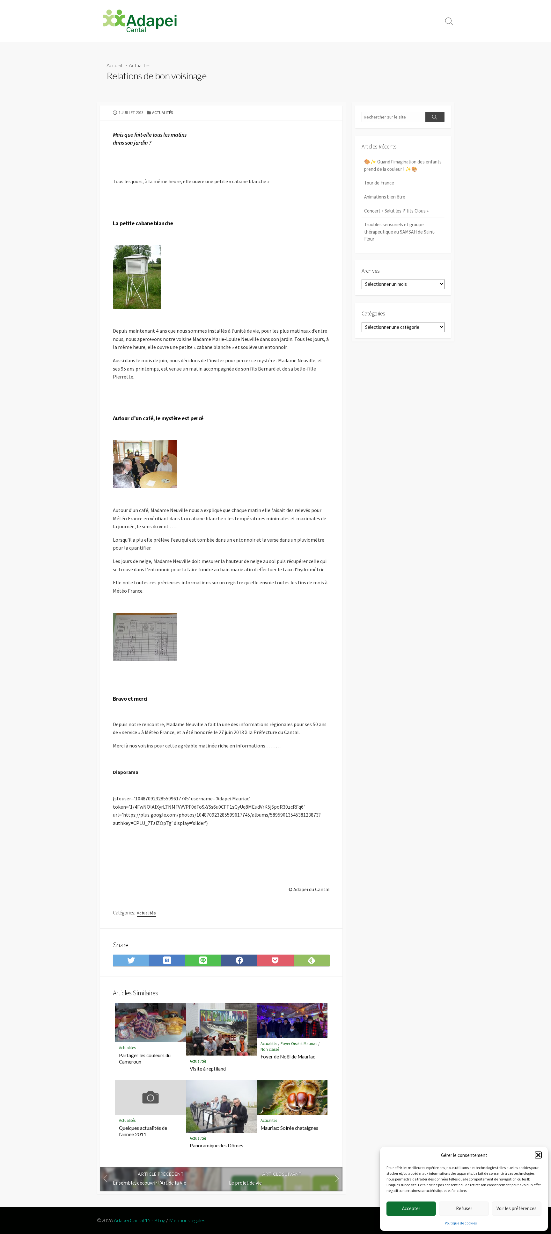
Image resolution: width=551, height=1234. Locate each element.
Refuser (464, 1208)
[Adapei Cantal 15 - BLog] (140, 21)
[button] (538, 1155)
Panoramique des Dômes (216, 1145)
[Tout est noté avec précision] (145, 636)
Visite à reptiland (208, 1069)
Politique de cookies (461, 1223)
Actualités (140, 65)
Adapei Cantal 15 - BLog (139, 1220)
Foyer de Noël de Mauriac (288, 1056)
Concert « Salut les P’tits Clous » (396, 211)
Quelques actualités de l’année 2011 (143, 1131)
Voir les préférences (516, 1208)
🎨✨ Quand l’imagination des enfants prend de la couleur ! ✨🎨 (403, 165)
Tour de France (379, 183)
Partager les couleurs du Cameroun (145, 1058)
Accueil (114, 65)
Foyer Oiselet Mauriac (299, 1043)
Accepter (411, 1208)
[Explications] (145, 463)
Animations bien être (384, 197)
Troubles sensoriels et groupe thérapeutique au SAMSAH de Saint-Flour (400, 231)
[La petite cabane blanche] (137, 276)
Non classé (270, 1049)
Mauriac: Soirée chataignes (289, 1128)
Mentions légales (187, 1220)
